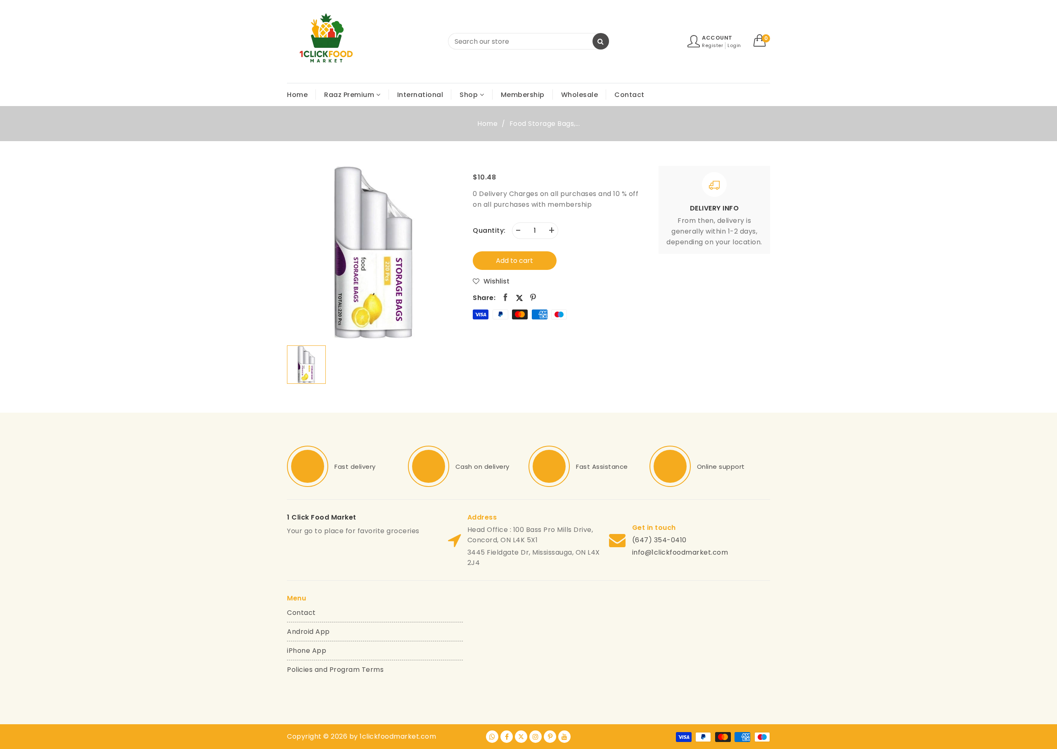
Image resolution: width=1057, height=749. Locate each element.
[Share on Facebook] (506, 297)
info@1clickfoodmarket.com (680, 552)
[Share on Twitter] (519, 298)
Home (487, 123)
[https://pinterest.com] (550, 736)
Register (712, 45)
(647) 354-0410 (659, 540)
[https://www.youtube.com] (564, 736)
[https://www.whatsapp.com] (492, 736)
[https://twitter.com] (521, 736)
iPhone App (306, 650)
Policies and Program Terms (335, 669)
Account (717, 38)
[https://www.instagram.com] (535, 736)
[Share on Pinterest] (533, 297)
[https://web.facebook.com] (506, 736)
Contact (301, 612)
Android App (308, 631)
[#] (307, 466)
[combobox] (528, 41)
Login (734, 45)
